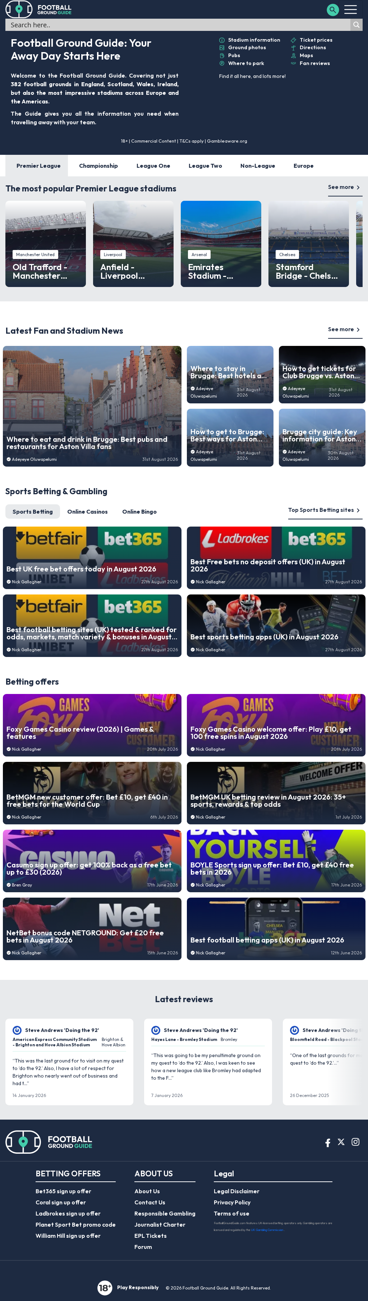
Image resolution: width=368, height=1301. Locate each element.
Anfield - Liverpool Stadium (119, 271)
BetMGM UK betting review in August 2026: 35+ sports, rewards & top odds (268, 800)
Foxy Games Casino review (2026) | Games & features (80, 733)
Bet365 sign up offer (63, 1191)
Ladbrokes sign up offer (68, 1213)
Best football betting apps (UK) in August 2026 (267, 940)
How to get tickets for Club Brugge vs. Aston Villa (319, 372)
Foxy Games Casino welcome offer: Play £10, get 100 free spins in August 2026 (270, 733)
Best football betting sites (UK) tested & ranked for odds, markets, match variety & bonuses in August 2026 (91, 633)
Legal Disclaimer (236, 1191)
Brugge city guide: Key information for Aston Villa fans (319, 435)
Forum (143, 1246)
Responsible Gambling (165, 1213)
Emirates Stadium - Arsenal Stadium (220, 271)
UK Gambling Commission (267, 1230)
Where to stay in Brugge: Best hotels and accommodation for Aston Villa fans (230, 372)
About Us (147, 1191)
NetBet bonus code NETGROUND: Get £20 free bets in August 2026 (85, 936)
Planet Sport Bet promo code (76, 1224)
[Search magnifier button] (356, 25)
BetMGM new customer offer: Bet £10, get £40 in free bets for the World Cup (87, 800)
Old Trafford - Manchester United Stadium (43, 271)
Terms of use (231, 1213)
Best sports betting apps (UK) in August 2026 (264, 636)
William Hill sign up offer (68, 1235)
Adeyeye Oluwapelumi (34, 459)
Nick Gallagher (26, 581)
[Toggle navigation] (351, 9)
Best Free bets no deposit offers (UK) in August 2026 (267, 565)
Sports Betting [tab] (33, 511)
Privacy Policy (232, 1202)
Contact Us (149, 1202)
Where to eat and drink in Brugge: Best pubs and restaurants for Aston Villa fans (86, 443)
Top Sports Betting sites (321, 509)
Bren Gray (22, 885)
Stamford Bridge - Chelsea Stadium (308, 271)
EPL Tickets (150, 1235)
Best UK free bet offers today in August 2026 (81, 569)
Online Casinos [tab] (87, 511)
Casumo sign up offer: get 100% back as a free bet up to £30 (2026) (89, 868)
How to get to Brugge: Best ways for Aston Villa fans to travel (227, 435)
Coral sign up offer (61, 1202)
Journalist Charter (159, 1224)
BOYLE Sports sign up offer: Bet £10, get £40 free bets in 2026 (272, 868)
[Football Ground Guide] (38, 9)
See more (341, 186)
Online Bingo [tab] (139, 511)
